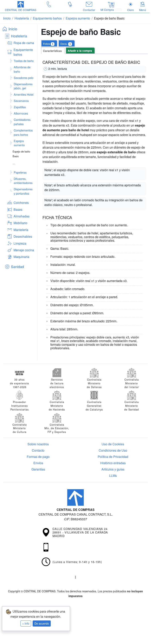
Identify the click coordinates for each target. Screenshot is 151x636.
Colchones (21, 202)
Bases (18, 209)
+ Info (25, 623)
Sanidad (17, 266)
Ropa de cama (24, 43)
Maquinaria (21, 256)
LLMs (113, 475)
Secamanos (21, 101)
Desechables (23, 236)
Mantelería (21, 229)
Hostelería (19, 35)
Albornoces (21, 113)
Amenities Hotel (23, 94)
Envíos (38, 463)
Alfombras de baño (22, 69)
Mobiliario (20, 223)
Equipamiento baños (23, 52)
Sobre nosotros (38, 444)
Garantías (38, 469)
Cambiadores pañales (22, 121)
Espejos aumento (19, 143)
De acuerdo (41, 623)
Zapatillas (20, 107)
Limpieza (20, 243)
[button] (20, 6)
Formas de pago (38, 456)
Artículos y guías (112, 469)
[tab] (66, 43)
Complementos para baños (23, 132)
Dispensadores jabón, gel (23, 86)
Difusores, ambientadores (23, 181)
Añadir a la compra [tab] (80, 51)
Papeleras (20, 172)
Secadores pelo (23, 78)
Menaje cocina (24, 250)
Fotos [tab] (48, 44)
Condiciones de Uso (113, 450)
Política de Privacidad (113, 456)
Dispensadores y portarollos (23, 191)
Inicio (12, 28)
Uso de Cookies (113, 444)
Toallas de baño (24, 61)
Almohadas (21, 216)
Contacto (38, 450)
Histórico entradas (113, 463)
